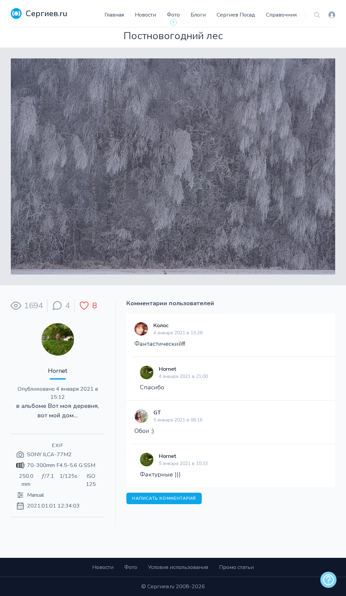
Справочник (281, 15)
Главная (114, 15)
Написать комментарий (164, 498)
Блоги (198, 15)
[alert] (328, 580)
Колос (161, 325)
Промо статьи (236, 567)
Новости (145, 15)
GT (157, 412)
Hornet (57, 371)
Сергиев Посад (236, 15)
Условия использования (178, 567)
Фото (173, 15)
